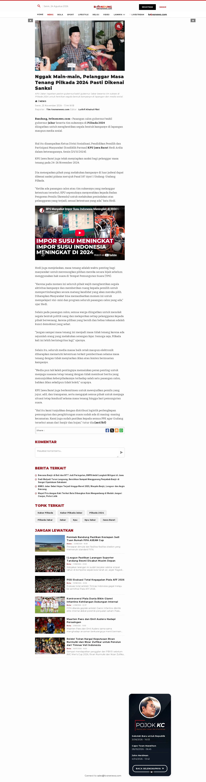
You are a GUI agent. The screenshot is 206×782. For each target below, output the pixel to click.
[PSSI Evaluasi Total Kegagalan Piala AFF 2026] (50, 584)
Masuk (162, 7)
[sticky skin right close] (193, 20)
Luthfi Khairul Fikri (88, 109)
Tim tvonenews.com (58, 109)
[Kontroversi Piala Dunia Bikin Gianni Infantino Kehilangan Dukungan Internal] (50, 604)
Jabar (51, 122)
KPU (90, 147)
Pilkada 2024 (96, 122)
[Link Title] (103, 7)
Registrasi (147, 7)
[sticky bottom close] (151, 772)
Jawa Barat (101, 147)
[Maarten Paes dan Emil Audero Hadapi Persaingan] (50, 625)
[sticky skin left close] (30, 20)
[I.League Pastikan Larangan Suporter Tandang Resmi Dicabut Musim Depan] (50, 563)
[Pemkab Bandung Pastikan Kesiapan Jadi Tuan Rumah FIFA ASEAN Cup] (50, 543)
